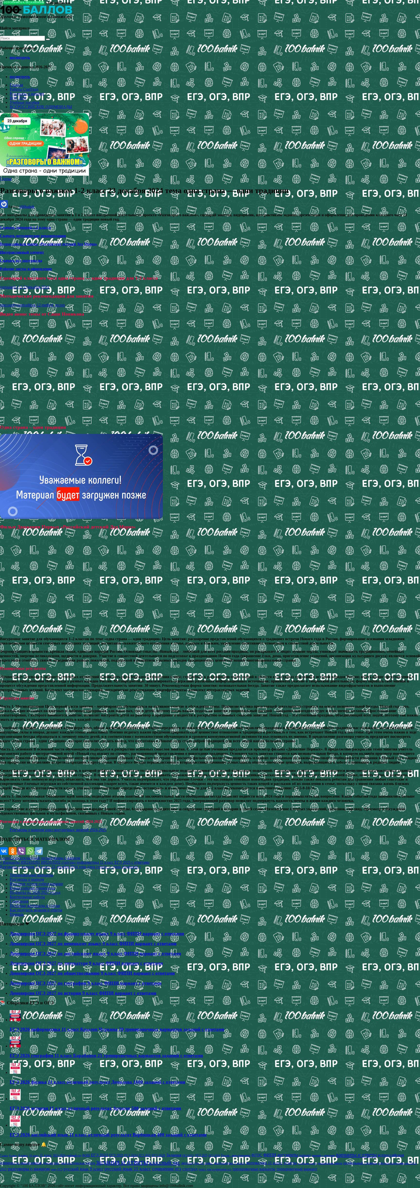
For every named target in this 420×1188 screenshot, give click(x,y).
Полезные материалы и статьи (35, 906)
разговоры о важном (63, 858)
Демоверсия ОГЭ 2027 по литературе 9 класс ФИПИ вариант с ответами (86, 963)
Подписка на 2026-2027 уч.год (35, 892)
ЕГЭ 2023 (116, 1155)
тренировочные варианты (253, 1169)
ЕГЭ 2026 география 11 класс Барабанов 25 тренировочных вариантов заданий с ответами (106, 1055)
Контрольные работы (27, 897)
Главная (16, 85)
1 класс (6, 858)
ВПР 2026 (18, 98)
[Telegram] (39, 851)
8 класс (13, 1155)
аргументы (287, 1154)
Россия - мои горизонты (235, 1155)
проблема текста (307, 1163)
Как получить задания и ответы (36, 910)
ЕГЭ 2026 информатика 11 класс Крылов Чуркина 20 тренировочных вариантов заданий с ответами (117, 1029)
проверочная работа (330, 1163)
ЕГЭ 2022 (99, 1155)
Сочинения (19, 901)
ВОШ (86, 1155)
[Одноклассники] (13, 851)
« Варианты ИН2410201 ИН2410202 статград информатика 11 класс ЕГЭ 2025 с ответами (74, 862)
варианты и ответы (356, 1155)
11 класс (46, 1155)
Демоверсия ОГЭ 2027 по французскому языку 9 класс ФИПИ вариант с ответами (97, 933)
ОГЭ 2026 (214, 1155)
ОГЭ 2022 (188, 1155)
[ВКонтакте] (4, 851)
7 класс (4, 1155)
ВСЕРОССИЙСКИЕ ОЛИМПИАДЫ (41, 107)
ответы (290, 1162)
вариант (305, 1155)
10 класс (34, 1155)
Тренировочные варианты (31, 875)
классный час (35, 858)
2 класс (18, 858)
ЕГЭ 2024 (131, 1155)
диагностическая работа (77, 1163)
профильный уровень (360, 1163)
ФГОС (256, 1155)
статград (190, 1169)
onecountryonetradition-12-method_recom (32, 305)
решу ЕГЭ (56, 1169)
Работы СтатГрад (24, 89)
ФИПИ (269, 1155)
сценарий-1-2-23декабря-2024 (24, 287)
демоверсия (51, 1163)
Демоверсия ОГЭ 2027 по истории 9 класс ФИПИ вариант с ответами (83, 993)
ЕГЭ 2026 (158, 1155)
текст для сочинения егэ (215, 1169)
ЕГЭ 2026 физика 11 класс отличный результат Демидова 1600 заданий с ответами (97, 1082)
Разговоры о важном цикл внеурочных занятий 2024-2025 (58, 830)
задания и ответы (122, 1162)
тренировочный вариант (296, 1169)
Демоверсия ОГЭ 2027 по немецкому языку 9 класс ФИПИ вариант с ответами (93, 943)
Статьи (6, 179)
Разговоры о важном (27, 94)
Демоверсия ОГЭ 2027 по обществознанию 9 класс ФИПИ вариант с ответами (92, 973)
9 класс (23, 1155)
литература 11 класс (197, 1163)
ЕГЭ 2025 (145, 1155)
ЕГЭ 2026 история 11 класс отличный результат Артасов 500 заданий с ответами (95, 1108)
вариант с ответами (323, 1155)
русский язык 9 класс (83, 1168)
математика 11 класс (264, 1162)
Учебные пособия (24, 102)
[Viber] (21, 851)
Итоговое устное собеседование (36, 884)
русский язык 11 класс (128, 1168)
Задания (173, 1155)
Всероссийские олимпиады (32, 888)
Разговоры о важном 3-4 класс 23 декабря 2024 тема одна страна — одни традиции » (70, 867)
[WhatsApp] (30, 851)
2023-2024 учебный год (67, 1155)
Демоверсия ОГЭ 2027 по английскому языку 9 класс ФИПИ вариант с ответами (95, 953)
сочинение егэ (166, 1168)
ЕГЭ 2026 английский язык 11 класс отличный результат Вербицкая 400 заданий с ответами (108, 1134)
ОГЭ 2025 (201, 1155)
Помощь (17, 914)
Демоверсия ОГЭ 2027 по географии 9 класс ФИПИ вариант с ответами (85, 983)
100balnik (27, 207)
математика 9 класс (229, 1163)
